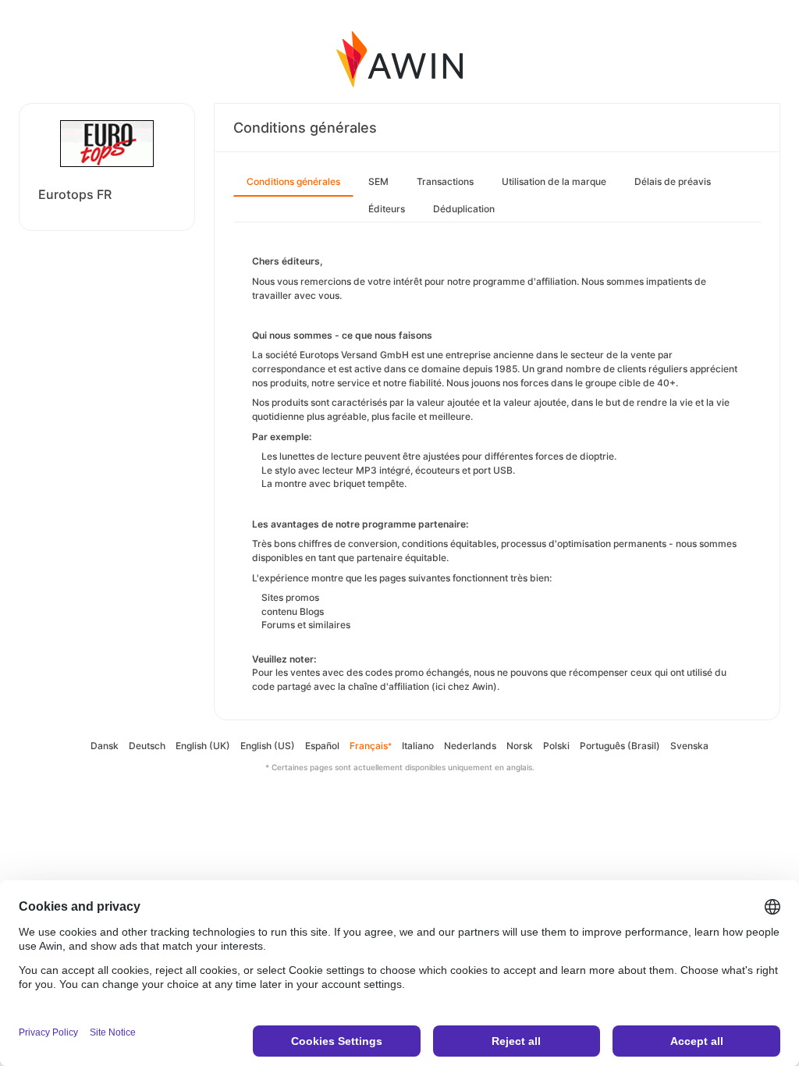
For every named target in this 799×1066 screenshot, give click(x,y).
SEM (378, 181)
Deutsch (147, 746)
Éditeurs (386, 209)
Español (322, 746)
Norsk (519, 746)
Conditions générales (293, 181)
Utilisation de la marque (554, 181)
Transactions (445, 181)
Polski (556, 746)
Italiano (418, 746)
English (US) (267, 746)
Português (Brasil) (620, 746)
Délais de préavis (672, 181)
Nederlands (470, 746)
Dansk (105, 746)
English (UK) (203, 746)
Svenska (689, 746)
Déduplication (464, 209)
